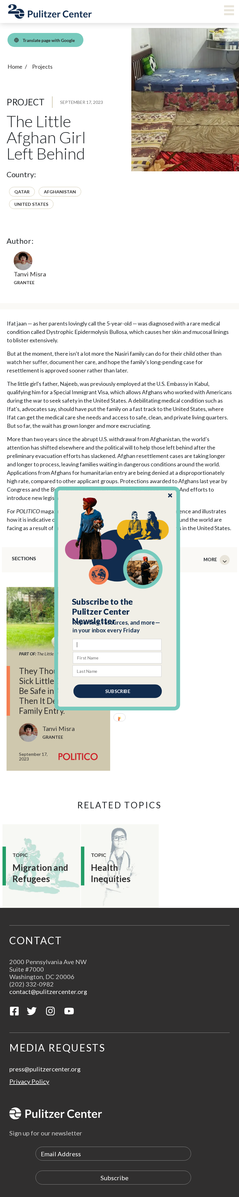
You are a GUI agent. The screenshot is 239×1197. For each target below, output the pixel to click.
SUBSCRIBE (117, 691)
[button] (117, 611)
